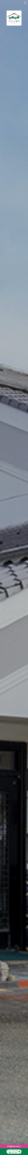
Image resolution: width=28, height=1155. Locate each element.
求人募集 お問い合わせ (13, 1146)
